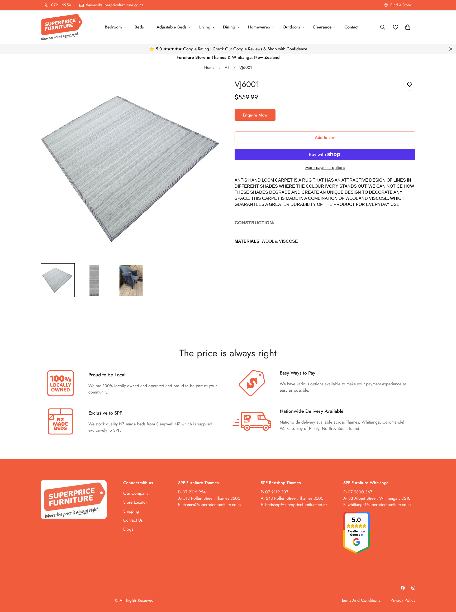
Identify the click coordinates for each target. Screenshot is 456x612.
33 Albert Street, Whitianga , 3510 (379, 498)
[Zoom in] (210, 90)
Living (204, 27)
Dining (229, 27)
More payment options (325, 167)
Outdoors (291, 27)
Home (209, 67)
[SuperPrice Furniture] (62, 27)
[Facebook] (403, 588)
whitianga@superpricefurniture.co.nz (379, 504)
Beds (139, 27)
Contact (351, 27)
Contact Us (132, 520)
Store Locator (135, 502)
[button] (408, 27)
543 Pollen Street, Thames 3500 (294, 498)
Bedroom (113, 27)
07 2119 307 (276, 492)
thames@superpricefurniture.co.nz (212, 504)
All (227, 67)
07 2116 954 (194, 492)
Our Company (135, 493)
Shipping (131, 511)
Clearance (322, 27)
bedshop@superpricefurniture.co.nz (296, 504)
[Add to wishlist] (409, 85)
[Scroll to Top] (446, 583)
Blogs (128, 529)
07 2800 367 (360, 492)
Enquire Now (255, 115)
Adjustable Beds (171, 27)
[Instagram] (413, 588)
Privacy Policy (403, 600)
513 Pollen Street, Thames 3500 (211, 498)
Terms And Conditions (360, 600)
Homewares (259, 27)
